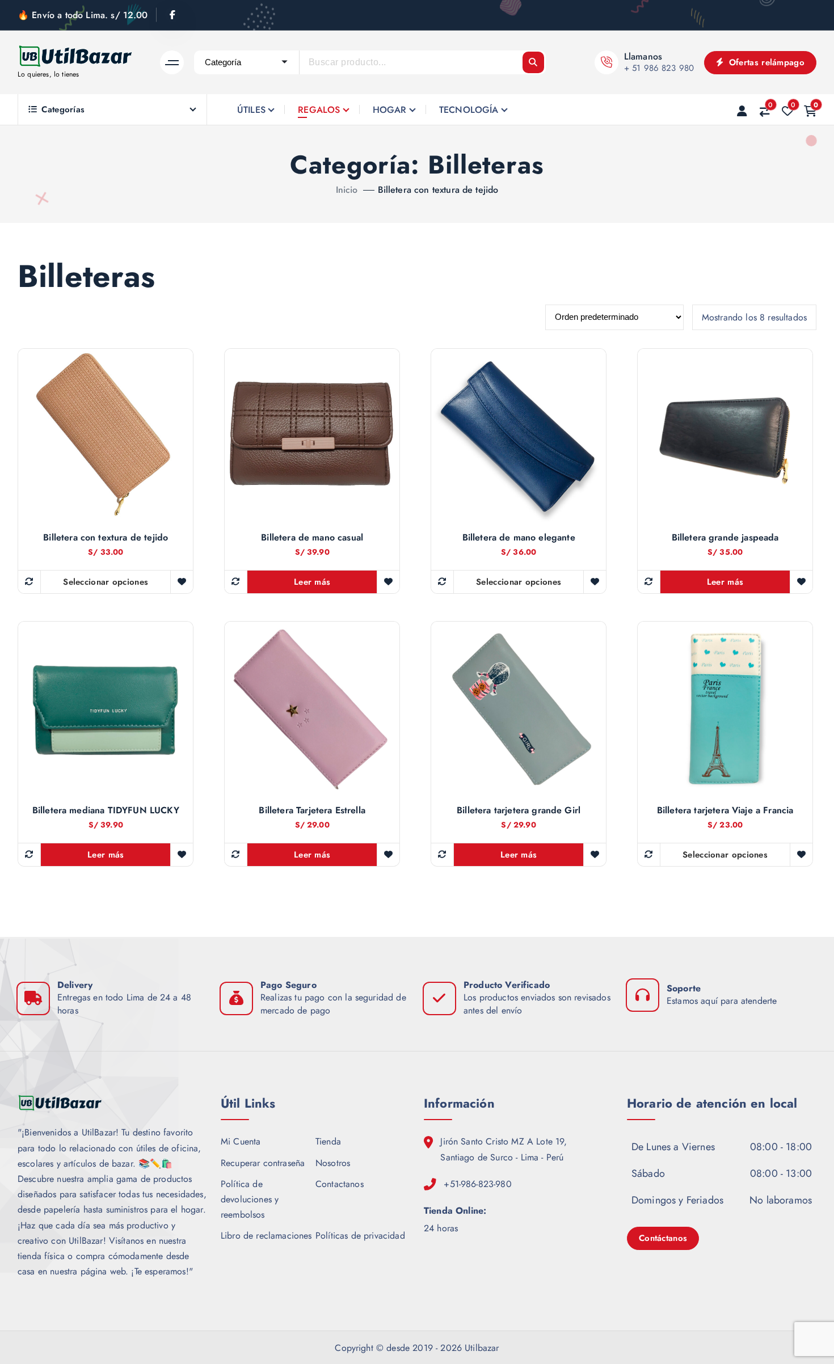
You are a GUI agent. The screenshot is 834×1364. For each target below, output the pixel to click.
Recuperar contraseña (263, 1162)
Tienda (328, 1141)
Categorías (63, 109)
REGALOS (319, 109)
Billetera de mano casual (312, 537)
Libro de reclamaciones (266, 1235)
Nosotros (332, 1162)
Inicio (347, 189)
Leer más (312, 582)
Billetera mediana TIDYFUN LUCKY (105, 810)
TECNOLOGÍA (469, 109)
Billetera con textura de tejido (438, 189)
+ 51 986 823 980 (659, 68)
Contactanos (339, 1183)
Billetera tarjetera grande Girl (518, 810)
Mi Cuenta (240, 1141)
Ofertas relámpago (765, 62)
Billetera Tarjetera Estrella (312, 810)
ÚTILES (251, 109)
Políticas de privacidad (360, 1235)
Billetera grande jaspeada (725, 537)
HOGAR (390, 109)
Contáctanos (663, 1238)
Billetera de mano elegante (518, 537)
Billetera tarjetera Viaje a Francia (725, 810)
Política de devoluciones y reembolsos (250, 1199)
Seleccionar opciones (105, 582)
